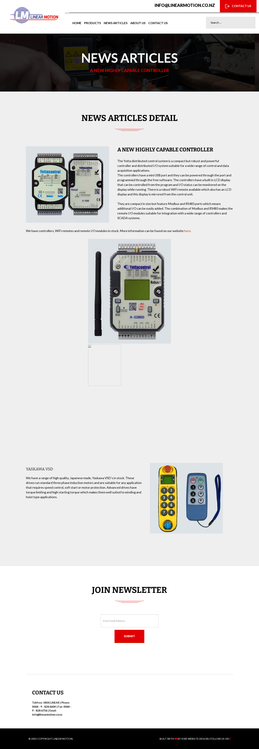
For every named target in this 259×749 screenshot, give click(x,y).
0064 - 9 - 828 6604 (44, 706)
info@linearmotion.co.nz (185, 5)
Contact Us (241, 6)
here (187, 231)
